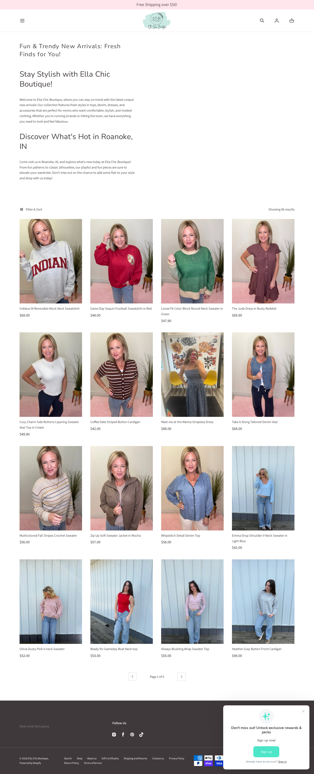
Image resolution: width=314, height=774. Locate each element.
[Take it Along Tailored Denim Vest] (263, 374)
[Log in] (277, 20)
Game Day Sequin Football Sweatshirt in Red (121, 308)
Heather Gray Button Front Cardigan (257, 649)
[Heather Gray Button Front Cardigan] (263, 601)
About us (92, 758)
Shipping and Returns (135, 758)
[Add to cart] (75, 296)
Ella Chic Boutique (38, 758)
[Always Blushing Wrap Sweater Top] (192, 601)
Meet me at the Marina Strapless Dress (187, 422)
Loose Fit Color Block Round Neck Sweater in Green (192, 311)
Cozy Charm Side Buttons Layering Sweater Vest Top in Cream (49, 424)
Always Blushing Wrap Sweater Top (185, 649)
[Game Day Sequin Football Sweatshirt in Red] (121, 261)
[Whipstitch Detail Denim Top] (192, 488)
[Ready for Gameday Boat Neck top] (121, 601)
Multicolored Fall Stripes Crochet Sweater (48, 535)
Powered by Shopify (30, 763)
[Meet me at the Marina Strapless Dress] (192, 374)
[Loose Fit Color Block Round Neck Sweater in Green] (192, 261)
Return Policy (71, 763)
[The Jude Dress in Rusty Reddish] (263, 261)
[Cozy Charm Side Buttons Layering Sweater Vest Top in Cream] (51, 374)
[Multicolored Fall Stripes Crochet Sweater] (51, 488)
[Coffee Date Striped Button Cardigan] (121, 374)
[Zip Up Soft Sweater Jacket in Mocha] (121, 488)
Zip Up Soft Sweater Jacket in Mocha (115, 535)
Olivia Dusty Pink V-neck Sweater (42, 649)
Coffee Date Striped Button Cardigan (115, 422)
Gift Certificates (110, 758)
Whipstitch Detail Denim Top (180, 535)
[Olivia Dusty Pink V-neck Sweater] (51, 601)
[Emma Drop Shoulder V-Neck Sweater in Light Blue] (263, 488)
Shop (79, 758)
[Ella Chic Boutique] (157, 20)
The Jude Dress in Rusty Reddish (254, 308)
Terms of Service (93, 763)
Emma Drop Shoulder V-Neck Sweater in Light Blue (259, 538)
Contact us (158, 758)
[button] (22, 20)
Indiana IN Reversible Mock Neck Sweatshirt (50, 308)
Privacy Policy (176, 758)
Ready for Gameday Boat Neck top (113, 649)
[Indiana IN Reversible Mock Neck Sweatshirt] (51, 261)
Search (68, 758)
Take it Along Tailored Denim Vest (255, 422)
